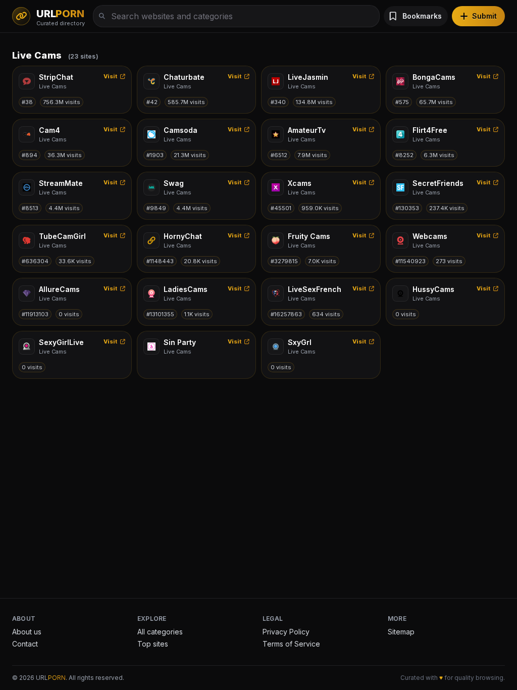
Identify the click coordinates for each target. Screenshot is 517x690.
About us (26, 631)
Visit (111, 76)
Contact (25, 643)
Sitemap (401, 631)
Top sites (152, 643)
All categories (160, 631)
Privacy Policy (286, 631)
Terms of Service (291, 643)
